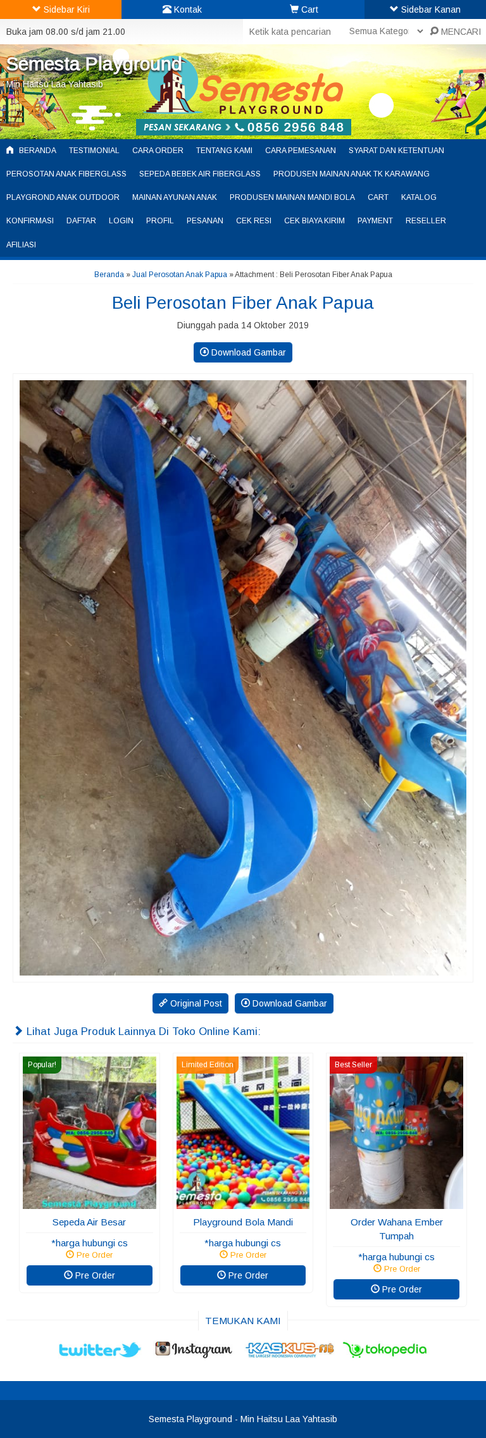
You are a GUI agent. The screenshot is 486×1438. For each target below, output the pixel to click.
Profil (160, 220)
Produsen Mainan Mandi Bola (292, 197)
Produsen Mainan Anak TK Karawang (351, 174)
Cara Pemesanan (300, 150)
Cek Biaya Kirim (314, 220)
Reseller (426, 220)
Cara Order (158, 150)
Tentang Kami (224, 150)
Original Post (195, 1003)
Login (121, 220)
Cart (378, 197)
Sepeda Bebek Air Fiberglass (200, 174)
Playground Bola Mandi (243, 1222)
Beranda (36, 150)
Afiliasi (21, 244)
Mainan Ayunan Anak (174, 197)
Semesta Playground (94, 63)
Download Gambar (247, 352)
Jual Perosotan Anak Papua (179, 274)
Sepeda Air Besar (89, 1222)
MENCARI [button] (460, 32)
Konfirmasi (30, 220)
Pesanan (205, 220)
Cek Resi (253, 220)
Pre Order (94, 1275)
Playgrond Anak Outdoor (63, 197)
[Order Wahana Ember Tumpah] (396, 1203)
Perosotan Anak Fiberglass (66, 174)
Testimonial (94, 150)
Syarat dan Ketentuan (396, 150)
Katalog (419, 197)
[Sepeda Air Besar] (89, 1203)
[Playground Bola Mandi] (243, 1203)
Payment (375, 220)
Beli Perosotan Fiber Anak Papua (243, 303)
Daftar (81, 220)
